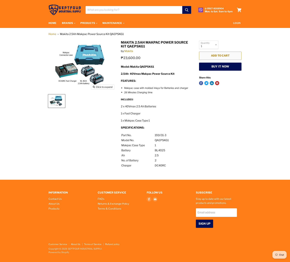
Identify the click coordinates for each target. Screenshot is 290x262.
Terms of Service (93, 244)
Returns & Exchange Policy (113, 203)
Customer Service (58, 244)
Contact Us (55, 198)
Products (54, 208)
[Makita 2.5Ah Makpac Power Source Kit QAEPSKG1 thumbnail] (56, 101)
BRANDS (68, 23)
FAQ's (101, 198)
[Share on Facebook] (201, 83)
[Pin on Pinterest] (217, 83)
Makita (128, 51)
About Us (54, 203)
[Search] (186, 10)
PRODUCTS (87, 23)
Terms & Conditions (109, 208)
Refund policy (112, 244)
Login (237, 23)
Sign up (204, 223)
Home (52, 34)
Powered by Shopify (59, 252)
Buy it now (220, 66)
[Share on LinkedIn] (212, 83)
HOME (52, 23)
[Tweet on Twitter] (206, 83)
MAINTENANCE (112, 23)
